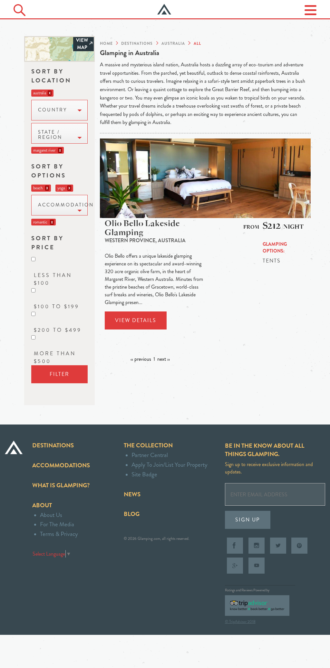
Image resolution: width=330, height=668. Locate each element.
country (52, 110)
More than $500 (55, 357)
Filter (59, 374)
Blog (132, 514)
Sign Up (247, 519)
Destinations (53, 445)
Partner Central (149, 455)
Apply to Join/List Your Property (169, 464)
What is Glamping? (61, 485)
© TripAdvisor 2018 (240, 622)
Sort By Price (47, 243)
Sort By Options (48, 171)
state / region (50, 135)
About (42, 505)
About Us (51, 515)
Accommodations (61, 465)
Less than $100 (53, 279)
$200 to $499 (58, 330)
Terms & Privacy (59, 534)
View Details (135, 320)
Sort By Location (51, 76)
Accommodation (63, 205)
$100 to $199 (56, 306)
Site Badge (144, 474)
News (132, 494)
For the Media (57, 524)
